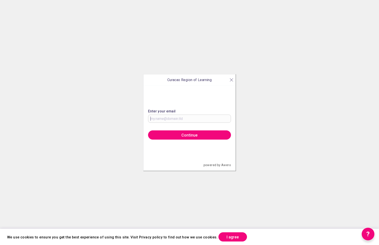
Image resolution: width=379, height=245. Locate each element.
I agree (233, 237)
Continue (189, 135)
